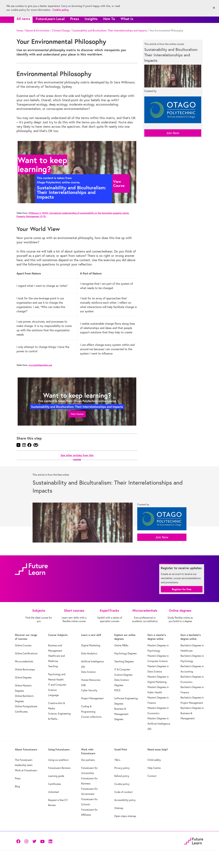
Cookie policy (122, 784)
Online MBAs (121, 645)
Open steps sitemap (125, 816)
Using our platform (58, 759)
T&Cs (117, 759)
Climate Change (61, 30)
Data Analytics (89, 653)
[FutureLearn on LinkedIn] (50, 841)
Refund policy (121, 776)
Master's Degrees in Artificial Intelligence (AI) (158, 723)
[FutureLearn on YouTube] (42, 841)
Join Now (172, 133)
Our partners (88, 759)
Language (53, 695)
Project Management (92, 698)
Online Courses (23, 645)
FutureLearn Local (50, 18)
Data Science (88, 671)
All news (23, 18)
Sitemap (118, 808)
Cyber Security (89, 690)
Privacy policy (122, 768)
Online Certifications (26, 653)
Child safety (154, 759)
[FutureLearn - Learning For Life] (193, 840)
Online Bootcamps (25, 669)
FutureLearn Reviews (59, 768)
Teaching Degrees (124, 661)
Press (74, 18)
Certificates (54, 784)
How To (109, 18)
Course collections (91, 716)
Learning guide (56, 776)
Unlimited (53, 792)
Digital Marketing (90, 645)
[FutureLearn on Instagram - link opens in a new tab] (26, 841)
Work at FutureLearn (26, 770)
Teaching (53, 666)
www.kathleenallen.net (40, 365)
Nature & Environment (37, 30)
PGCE (117, 690)
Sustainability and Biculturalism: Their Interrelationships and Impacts (109, 30)
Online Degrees (23, 677)
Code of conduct (123, 792)
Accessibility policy (125, 800)
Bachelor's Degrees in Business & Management (192, 713)
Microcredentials (24, 661)
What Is (127, 18)
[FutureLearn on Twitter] (34, 841)
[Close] (213, 7)
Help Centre (154, 768)
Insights (91, 18)
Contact (151, 776)
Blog (17, 786)
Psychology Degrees (125, 653)
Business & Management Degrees (121, 714)
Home (20, 30)
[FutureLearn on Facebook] (19, 841)
